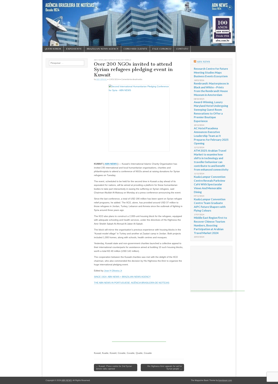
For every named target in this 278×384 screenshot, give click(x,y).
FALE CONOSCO (161, 49)
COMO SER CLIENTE (135, 49)
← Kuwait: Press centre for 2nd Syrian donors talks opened (114, 367)
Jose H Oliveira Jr (113, 270)
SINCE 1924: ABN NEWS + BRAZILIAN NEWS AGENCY (122, 276)
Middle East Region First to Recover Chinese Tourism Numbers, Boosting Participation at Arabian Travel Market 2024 (210, 225)
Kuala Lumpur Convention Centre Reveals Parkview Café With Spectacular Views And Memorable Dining (209, 184)
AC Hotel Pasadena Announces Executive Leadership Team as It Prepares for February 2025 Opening (211, 136)
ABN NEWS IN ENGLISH (114, 60)
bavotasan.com (225, 380)
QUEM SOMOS (53, 49)
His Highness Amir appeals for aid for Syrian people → (164, 367)
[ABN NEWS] (139, 23)
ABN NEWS (98, 60)
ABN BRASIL (101, 79)
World (128, 60)
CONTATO (182, 49)
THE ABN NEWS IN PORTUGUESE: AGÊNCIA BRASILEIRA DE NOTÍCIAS (131, 282)
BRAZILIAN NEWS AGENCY (103, 49)
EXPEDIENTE (74, 49)
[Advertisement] (139, 319)
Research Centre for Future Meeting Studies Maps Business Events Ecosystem (211, 72)
